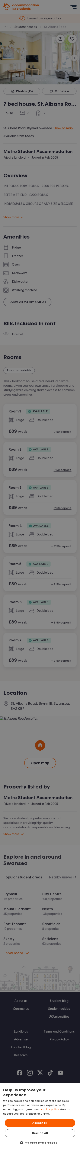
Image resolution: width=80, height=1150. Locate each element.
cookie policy (49, 1109)
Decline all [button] (40, 1133)
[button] (40, 1142)
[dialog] (40, 1116)
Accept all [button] (40, 1123)
